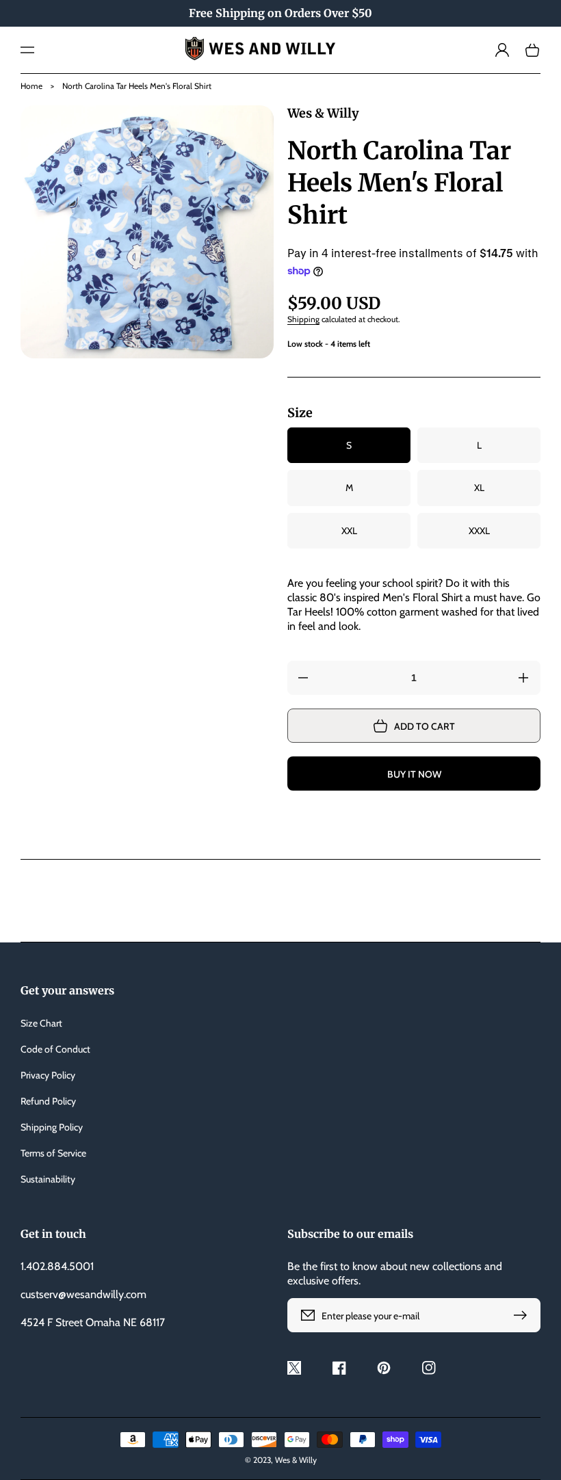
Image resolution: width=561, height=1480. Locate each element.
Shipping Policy (52, 1127)
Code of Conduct (55, 1049)
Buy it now (414, 774)
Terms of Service (53, 1153)
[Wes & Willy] (281, 50)
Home (31, 86)
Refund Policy (48, 1101)
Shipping (303, 319)
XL (479, 487)
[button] (27, 50)
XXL (349, 531)
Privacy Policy (48, 1075)
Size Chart (41, 1023)
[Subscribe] (523, 1315)
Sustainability (48, 1179)
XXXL (479, 531)
